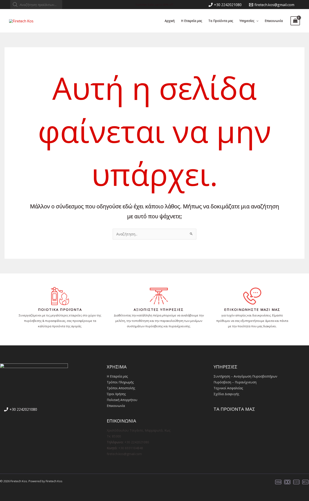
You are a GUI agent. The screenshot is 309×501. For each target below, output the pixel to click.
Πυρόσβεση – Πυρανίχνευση (235, 382)
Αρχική (170, 21)
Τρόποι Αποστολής (121, 388)
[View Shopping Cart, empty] (295, 20)
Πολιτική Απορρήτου (122, 400)
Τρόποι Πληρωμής (120, 382)
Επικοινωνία (274, 21)
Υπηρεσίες (246, 21)
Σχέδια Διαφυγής (226, 394)
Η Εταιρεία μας (191, 21)
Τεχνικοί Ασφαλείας (228, 388)
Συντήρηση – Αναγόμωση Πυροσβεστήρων (245, 376)
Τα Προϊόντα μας (220, 21)
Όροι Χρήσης (116, 394)
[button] (256, 21)
